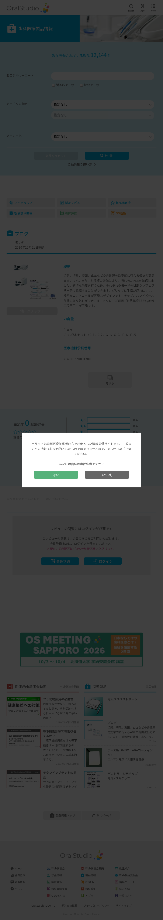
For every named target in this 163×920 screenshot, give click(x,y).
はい (56, 474)
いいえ (107, 474)
